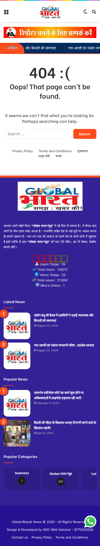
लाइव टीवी (44, 156)
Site (53, 514)
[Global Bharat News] (50, 11)
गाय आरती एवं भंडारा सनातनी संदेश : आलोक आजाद (64, 344)
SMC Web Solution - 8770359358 (68, 529)
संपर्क (59, 156)
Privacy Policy (22, 151)
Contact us (20, 537)
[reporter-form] (50, 32)
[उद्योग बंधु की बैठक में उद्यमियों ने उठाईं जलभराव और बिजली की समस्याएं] (17, 326)
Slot (47, 514)
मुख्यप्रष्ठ (82, 151)
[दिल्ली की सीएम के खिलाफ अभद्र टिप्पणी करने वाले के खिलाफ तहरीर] (17, 433)
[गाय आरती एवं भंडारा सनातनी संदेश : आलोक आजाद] (17, 356)
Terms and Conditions (55, 151)
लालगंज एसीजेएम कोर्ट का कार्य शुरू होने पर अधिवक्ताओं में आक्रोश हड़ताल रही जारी (59, 395)
